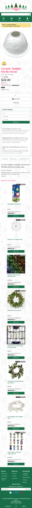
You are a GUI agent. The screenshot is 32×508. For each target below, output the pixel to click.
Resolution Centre (4, 479)
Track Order (4, 476)
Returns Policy (26, 477)
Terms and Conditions (25, 474)
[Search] (29, 14)
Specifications (13, 159)
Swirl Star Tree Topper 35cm (15, 239)
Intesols (16, 500)
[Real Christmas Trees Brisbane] (16, 6)
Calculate (16, 122)
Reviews (21, 159)
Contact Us (14, 478)
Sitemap (25, 482)
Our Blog (14, 476)
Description (5, 159)
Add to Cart (16, 216)
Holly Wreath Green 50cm (14, 310)
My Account (4, 473)
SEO (28, 498)
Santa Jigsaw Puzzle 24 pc (14, 204)
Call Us (24, 506)
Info (20, 85)
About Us (14, 473)
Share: (3, 76)
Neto (21, 502)
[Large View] (4, 63)
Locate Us (8, 506)
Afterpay (25, 479)
